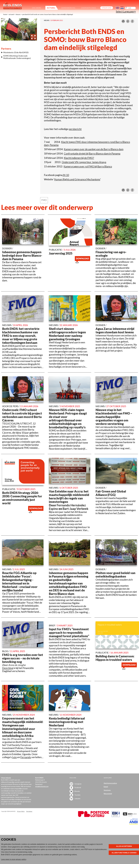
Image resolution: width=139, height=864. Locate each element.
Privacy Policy (21, 811)
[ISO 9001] (116, 816)
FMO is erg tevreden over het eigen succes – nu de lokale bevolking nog (22, 658)
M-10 (66, 174)
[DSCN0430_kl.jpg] (19, 39)
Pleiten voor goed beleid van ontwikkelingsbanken (115, 574)
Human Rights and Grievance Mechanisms (77, 179)
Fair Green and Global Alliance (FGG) (111, 493)
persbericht (75, 128)
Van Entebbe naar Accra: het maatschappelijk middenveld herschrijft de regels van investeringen (69, 496)
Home (5, 14)
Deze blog (7, 668)
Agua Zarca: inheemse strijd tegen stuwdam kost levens (115, 330)
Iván (14, 757)
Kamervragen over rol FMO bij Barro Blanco (88, 166)
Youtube (77, 795)
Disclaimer (29, 811)
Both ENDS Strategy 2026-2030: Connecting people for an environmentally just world (22, 498)
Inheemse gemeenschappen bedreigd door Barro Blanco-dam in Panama (22, 255)
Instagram (77, 784)
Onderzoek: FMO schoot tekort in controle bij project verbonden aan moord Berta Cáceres (22, 415)
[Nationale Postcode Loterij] (93, 816)
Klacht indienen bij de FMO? (79, 157)
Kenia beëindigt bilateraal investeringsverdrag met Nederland (67, 721)
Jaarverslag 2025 (60, 253)
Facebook (77, 787)
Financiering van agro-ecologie (111, 253)
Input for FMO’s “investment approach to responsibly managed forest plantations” (69, 632)
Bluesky (77, 791)
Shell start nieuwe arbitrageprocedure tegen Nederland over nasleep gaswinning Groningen (67, 334)
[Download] (82, 262)
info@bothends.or (41, 786)
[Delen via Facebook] (132, 22)
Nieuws (18, 14)
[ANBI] (133, 824)
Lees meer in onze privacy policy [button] (13, 859)
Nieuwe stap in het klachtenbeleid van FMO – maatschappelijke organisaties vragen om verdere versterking (114, 417)
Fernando (25, 757)
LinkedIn (77, 798)
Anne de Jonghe (17, 664)
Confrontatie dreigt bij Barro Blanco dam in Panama (92, 153)
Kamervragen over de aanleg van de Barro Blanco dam (93, 149)
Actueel (11, 14)
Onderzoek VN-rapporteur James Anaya (84, 162)
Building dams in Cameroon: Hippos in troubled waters (115, 657)
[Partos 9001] (130, 816)
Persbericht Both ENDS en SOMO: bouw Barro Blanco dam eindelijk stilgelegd (47, 14)
